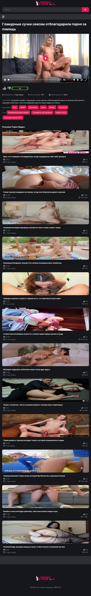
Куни (43, 107)
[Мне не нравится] (9, 88)
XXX (14, 107)
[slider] (32, 80)
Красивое (33, 107)
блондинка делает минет (18, 112)
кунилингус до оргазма (42, 112)
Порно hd (63, 107)
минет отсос (61, 112)
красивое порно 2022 (13, 118)
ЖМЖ (22, 107)
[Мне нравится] (4, 88)
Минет (52, 107)
